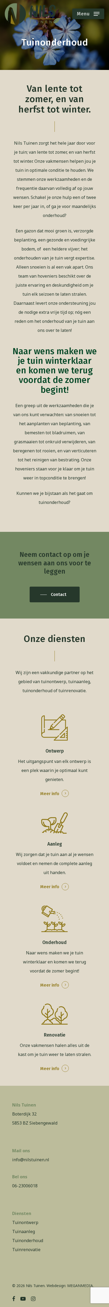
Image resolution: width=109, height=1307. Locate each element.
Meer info (49, 793)
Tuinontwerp (25, 1222)
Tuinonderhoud (27, 1240)
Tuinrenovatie (26, 1249)
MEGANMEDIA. (80, 1285)
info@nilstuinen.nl (30, 1160)
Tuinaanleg (23, 1231)
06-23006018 (25, 1186)
